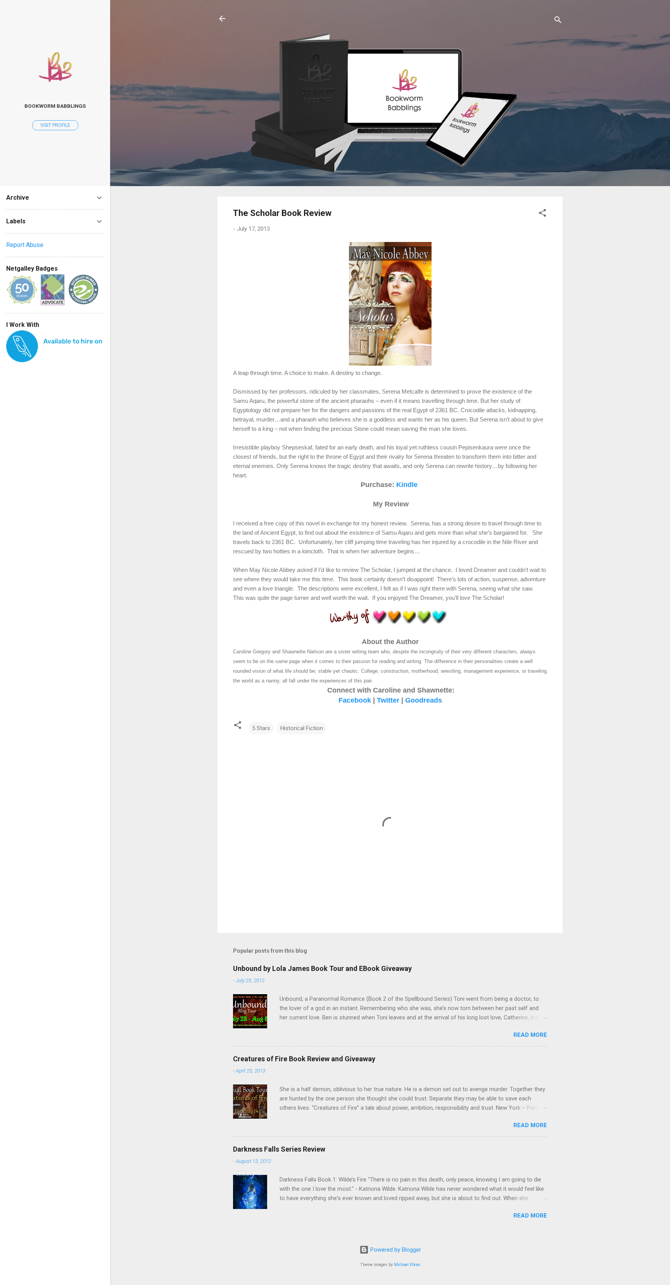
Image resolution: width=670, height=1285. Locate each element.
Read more (530, 1034)
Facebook (354, 700)
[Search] (558, 21)
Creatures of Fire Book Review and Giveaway (304, 1059)
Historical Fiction (301, 728)
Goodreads (423, 700)
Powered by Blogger (395, 1249)
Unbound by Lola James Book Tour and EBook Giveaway (322, 968)
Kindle (407, 485)
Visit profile (55, 125)
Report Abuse (24, 245)
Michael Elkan (407, 1264)
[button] (542, 214)
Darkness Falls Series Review (279, 1149)
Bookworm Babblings (55, 106)
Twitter (388, 700)
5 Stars (261, 728)
